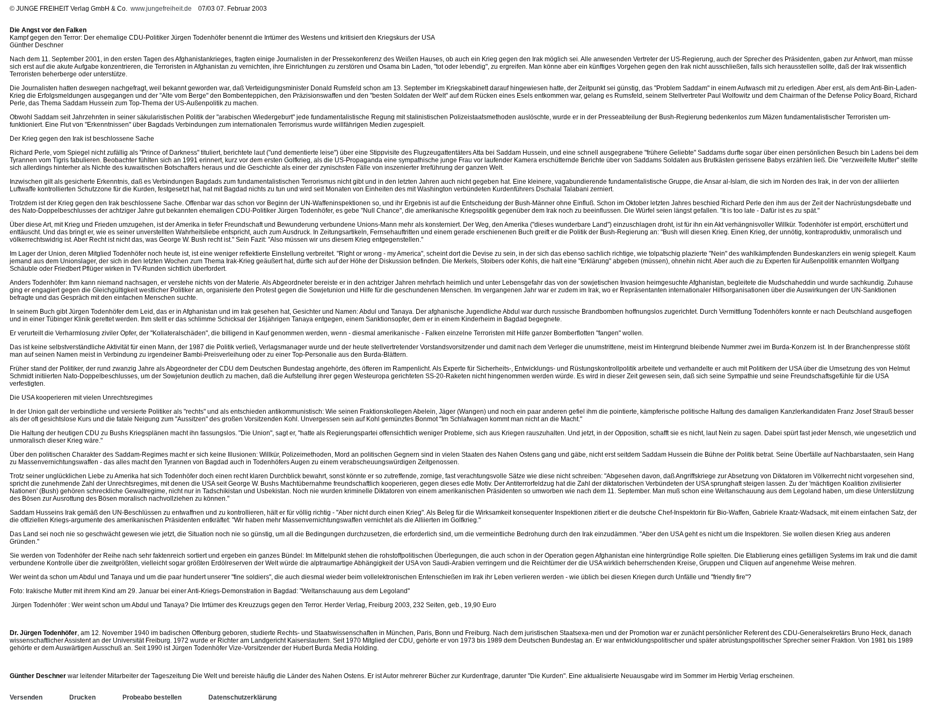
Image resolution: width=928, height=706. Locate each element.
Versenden (26, 697)
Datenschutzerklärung (242, 697)
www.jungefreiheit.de (161, 8)
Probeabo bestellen (152, 697)
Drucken (82, 697)
